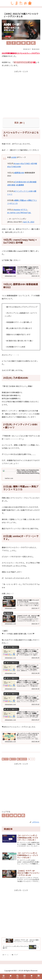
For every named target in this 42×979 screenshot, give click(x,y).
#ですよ (24, 209)
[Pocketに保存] (23, 43)
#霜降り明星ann (20, 200)
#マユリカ (13, 203)
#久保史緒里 (31, 182)
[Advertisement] (21, 94)
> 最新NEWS (22, 759)
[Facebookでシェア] (13, 43)
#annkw (17, 209)
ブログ (6, 759)
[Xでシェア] (8, 43)
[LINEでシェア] (28, 43)
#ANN (13, 157)
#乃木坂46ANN (20, 182)
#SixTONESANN (14, 166)
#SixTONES (25, 163)
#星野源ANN (19, 172)
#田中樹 (34, 163)
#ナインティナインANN (23, 191)
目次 (16, 122)
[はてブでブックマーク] (18, 43)
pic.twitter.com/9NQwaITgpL (19, 212)
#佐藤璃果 (20, 185)
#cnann (17, 163)
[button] (33, 43)
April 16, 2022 (28, 222)
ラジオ (13, 759)
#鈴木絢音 (11, 185)
